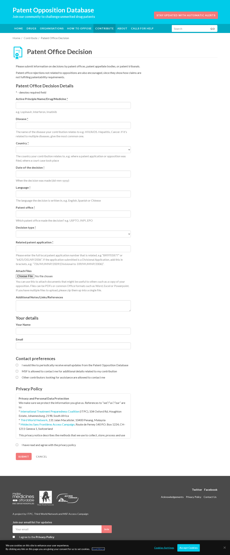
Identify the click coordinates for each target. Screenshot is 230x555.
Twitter (197, 489)
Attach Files (24, 271)
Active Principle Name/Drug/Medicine (42, 99)
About (122, 28)
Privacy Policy (45, 537)
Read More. (98, 548)
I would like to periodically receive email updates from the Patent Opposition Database (75, 365)
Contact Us (210, 496)
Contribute (104, 28)
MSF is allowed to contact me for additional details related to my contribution (69, 371)
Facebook (210, 489)
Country (22, 143)
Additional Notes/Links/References (39, 297)
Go (212, 28)
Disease (22, 119)
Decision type (26, 227)
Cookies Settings (164, 547)
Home (18, 28)
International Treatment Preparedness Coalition (49, 411)
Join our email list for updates (32, 522)
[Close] (225, 547)
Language (23, 187)
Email (19, 339)
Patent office (25, 207)
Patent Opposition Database (53, 10)
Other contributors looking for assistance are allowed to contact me (63, 377)
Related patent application (34, 242)
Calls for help (142, 28)
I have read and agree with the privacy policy (49, 445)
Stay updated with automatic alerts (186, 15)
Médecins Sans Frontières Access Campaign (47, 424)
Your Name (23, 324)
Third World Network (34, 420)
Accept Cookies (189, 547)
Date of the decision (30, 167)
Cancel (41, 456)
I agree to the (36, 537)
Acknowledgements (172, 496)
